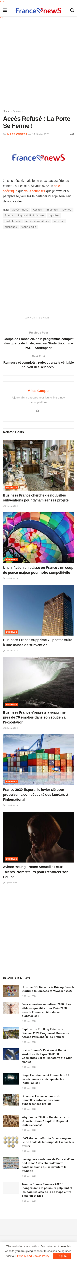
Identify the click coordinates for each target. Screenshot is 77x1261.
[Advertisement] (38, 63)
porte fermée (13, 221)
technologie (29, 227)
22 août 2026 (11, 728)
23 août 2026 (11, 651)
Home (6, 111)
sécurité (59, 221)
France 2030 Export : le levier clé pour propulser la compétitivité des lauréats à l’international (35, 795)
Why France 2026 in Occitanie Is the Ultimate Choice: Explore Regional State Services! (46, 1120)
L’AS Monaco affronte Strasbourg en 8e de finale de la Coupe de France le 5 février (48, 1142)
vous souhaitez (34, 191)
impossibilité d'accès (31, 215)
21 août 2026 (11, 805)
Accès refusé (20, 209)
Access (37, 209)
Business (18, 111)
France (9, 215)
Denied (66, 209)
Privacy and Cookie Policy (33, 1255)
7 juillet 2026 (11, 883)
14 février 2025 (40, 134)
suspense (11, 227)
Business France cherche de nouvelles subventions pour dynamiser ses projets (41, 1099)
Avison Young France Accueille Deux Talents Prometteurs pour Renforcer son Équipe (35, 872)
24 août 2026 (11, 578)
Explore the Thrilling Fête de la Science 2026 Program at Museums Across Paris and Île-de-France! (45, 1032)
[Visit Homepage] (38, 10)
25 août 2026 (11, 506)
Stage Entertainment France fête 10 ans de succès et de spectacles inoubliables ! (45, 1078)
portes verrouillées (37, 221)
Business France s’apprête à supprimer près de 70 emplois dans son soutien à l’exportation (35, 717)
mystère (54, 215)
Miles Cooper (17, 134)
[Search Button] (72, 10)
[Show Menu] (5, 10)
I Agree (62, 1255)
